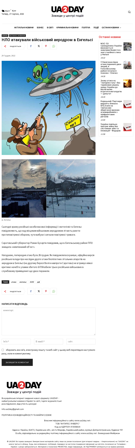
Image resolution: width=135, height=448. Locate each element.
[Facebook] (30, 46)
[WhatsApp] (53, 46)
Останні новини (17, 36)
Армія (5, 36)
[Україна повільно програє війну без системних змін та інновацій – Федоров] (127, 127)
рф (38, 282)
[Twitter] (38, 46)
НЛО (32, 282)
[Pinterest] (46, 46)
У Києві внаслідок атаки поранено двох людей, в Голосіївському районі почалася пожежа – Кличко (111, 67)
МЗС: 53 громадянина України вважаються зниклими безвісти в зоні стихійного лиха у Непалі (111, 49)
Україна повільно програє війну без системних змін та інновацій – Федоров (111, 127)
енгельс (23, 282)
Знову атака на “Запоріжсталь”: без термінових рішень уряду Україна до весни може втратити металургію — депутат (111, 87)
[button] (129, 12)
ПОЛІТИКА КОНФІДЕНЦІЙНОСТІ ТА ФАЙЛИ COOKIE (27, 415)
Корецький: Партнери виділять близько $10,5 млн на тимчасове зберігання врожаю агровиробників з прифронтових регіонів (111, 109)
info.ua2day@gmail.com (13, 409)
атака (13, 282)
